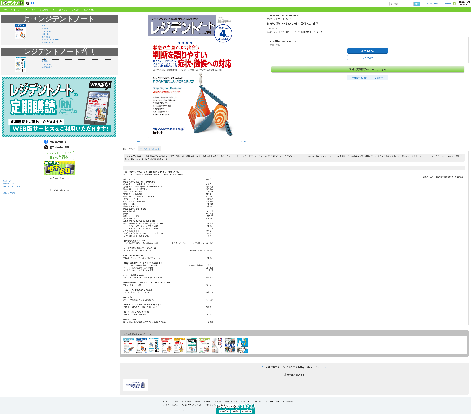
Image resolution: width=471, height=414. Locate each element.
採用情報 (175, 401)
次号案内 (45, 28)
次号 (242, 141)
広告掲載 (218, 401)
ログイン (439, 3)
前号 (140, 141)
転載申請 (258, 401)
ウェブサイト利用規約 (170, 405)
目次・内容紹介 (129, 149)
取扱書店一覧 (186, 401)
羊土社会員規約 (288, 401)
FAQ (449, 3)
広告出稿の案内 (8, 193)
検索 (417, 3)
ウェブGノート (8, 180)
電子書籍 (198, 401)
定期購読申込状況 (49, 42)
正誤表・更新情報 (231, 401)
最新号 (44, 25)
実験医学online (8, 183)
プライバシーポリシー (271, 401)
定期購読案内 (47, 36)
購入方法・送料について (149, 149)
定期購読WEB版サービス (51, 39)
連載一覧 (45, 34)
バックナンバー (48, 31)
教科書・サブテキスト (11, 186)
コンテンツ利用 (245, 401)
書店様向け (208, 401)
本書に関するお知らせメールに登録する (368, 78)
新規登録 (428, 3)
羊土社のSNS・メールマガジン (192, 405)
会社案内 (166, 401)
